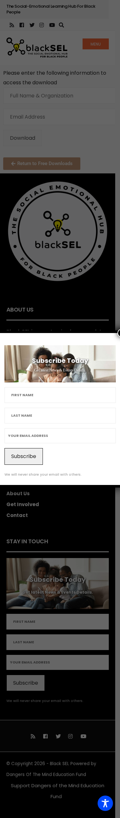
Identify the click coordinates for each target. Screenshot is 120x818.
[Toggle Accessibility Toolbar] (105, 803)
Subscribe (23, 456)
